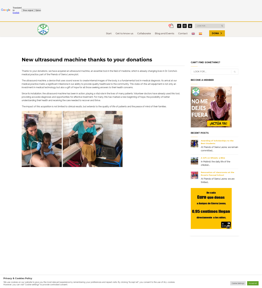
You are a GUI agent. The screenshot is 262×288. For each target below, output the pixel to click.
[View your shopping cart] (171, 26)
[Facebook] (179, 26)
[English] (193, 33)
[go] (222, 26)
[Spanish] (200, 33)
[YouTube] (190, 26)
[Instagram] (185, 26)
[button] (238, 283)
